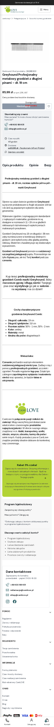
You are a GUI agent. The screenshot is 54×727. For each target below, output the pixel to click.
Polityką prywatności (32, 489)
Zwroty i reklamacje (11, 622)
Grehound (6, 71)
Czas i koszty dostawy (12, 674)
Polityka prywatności (11, 626)
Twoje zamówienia (10, 648)
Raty (4, 635)
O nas (4, 700)
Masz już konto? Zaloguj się (17, 515)
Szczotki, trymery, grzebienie (40, 18)
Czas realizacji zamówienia (14, 678)
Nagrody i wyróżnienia (12, 708)
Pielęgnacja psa (20, 18)
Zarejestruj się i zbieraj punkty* (18, 510)
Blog (4, 704)
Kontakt (5, 696)
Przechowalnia (8, 652)
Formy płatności (9, 670)
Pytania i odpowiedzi (11, 630)
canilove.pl (6, 18)
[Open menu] (44, 10)
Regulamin (35, 483)
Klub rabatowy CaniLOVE (13, 682)
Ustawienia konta (9, 656)
